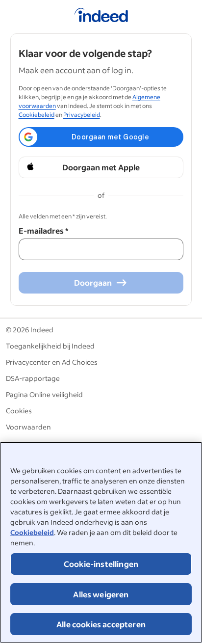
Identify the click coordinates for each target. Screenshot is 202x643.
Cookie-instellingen (101, 564)
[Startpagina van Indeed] (101, 17)
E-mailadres (43, 230)
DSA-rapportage (33, 378)
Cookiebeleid (32, 532)
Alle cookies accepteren (101, 624)
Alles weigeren (100, 594)
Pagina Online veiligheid (44, 394)
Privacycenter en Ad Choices (52, 362)
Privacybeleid (81, 114)
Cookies (19, 410)
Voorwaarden (28, 426)
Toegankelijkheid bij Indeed (50, 345)
